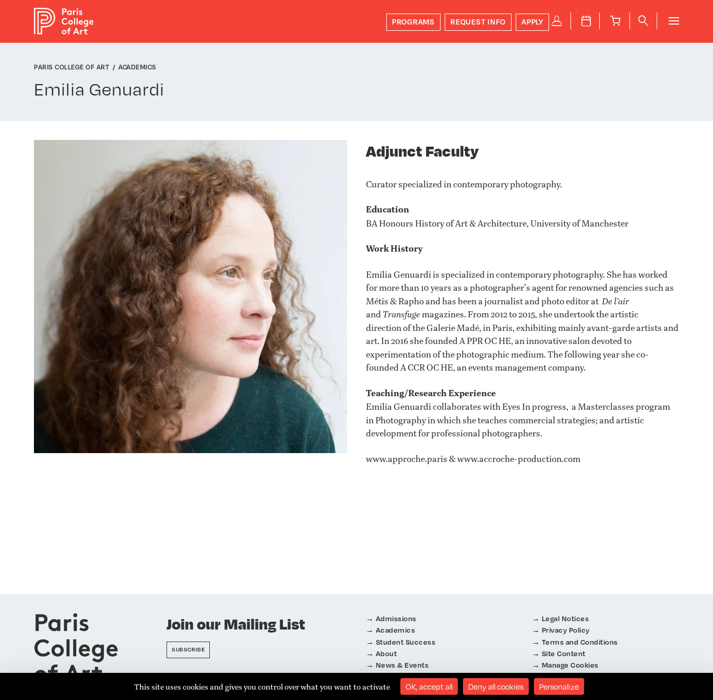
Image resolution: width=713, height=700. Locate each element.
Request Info (478, 21)
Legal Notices (565, 618)
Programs (413, 21)
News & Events (402, 664)
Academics (395, 629)
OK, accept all (429, 686)
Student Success (406, 641)
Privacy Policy (566, 629)
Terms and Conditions (580, 641)
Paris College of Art (64, 21)
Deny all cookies (496, 686)
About (386, 653)
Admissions (396, 618)
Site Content (564, 653)
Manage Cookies (570, 664)
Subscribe (188, 649)
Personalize (559, 686)
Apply (532, 21)
